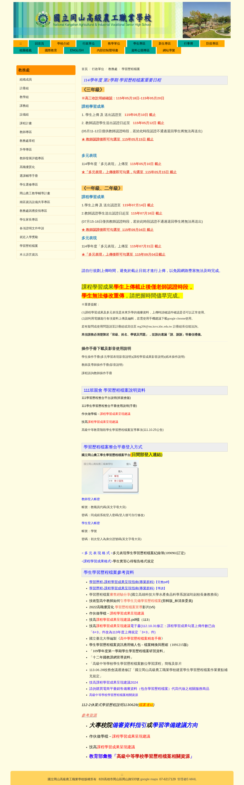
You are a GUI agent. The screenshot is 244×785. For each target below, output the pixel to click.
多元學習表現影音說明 (116, 356)
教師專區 (26, 132)
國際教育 (51, 50)
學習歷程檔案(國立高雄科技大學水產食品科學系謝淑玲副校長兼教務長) (153, 594)
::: (20, 43)
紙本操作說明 (175, 356)
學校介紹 (63, 43)
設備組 (24, 114)
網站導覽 (169, 50)
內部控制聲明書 (107, 50)
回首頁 (39, 43)
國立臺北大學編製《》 (127, 638)
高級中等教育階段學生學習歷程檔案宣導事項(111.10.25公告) (123, 429)
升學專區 (26, 149)
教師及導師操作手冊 (95, 364)
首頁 (85, 69)
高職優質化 (27, 167)
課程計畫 (26, 123)
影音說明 (116, 364)
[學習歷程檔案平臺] (110, 476)
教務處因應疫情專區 (33, 210)
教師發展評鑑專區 (32, 158)
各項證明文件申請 (32, 228)
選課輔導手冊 (29, 175)
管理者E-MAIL (187, 779)
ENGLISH (77, 50)
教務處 (112, 69)
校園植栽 (25, 50)
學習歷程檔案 (29, 245)
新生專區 (165, 43)
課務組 (24, 105)
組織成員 (26, 79)
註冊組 (24, 88)
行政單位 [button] (89, 43)
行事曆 (188, 43)
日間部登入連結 (146, 454)
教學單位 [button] (114, 43)
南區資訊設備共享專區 (35, 202)
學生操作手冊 (91, 356)
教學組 (24, 97)
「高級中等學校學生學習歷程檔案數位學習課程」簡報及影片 (135, 663)
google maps (149, 779)
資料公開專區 (140, 50)
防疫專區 (212, 43)
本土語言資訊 (29, 254)
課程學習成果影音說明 (148, 356)
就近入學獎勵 (29, 237)
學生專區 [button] (139, 43)
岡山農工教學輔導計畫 (35, 193)
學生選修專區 (29, 184)
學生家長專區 (29, 219)
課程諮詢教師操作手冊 (97, 373)
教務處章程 (27, 140)
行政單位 (98, 69)
